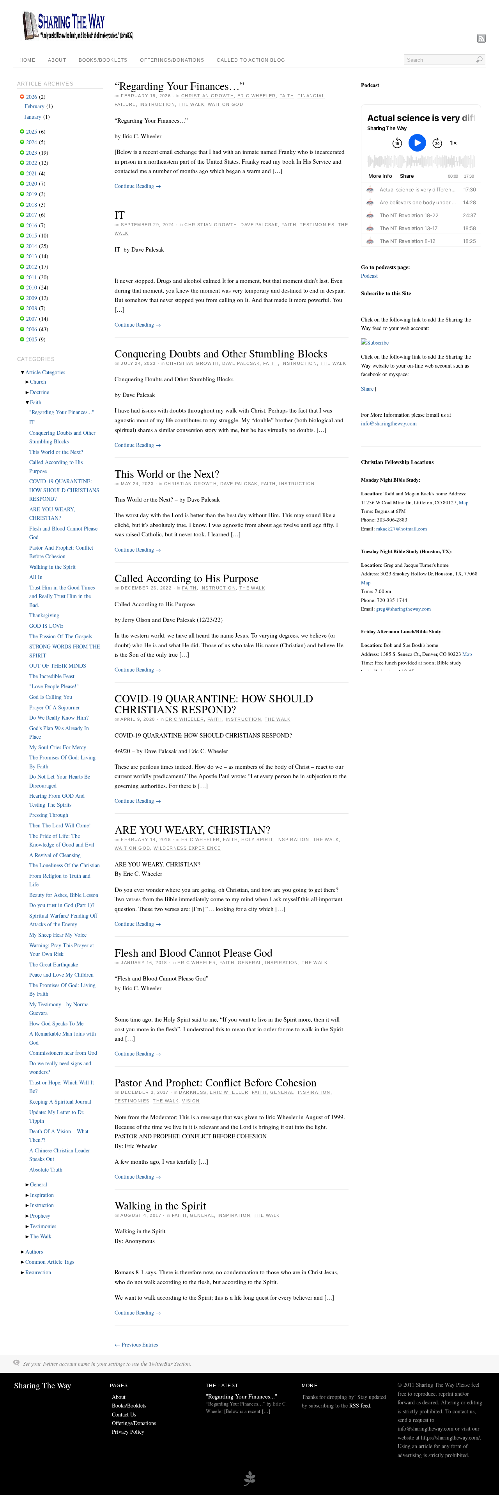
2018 (31, 204)
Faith (287, 95)
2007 (31, 318)
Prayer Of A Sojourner (54, 707)
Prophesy (40, 1215)
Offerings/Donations (172, 60)
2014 (31, 246)
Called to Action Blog (251, 60)
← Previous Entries (136, 1344)
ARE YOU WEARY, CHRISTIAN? (192, 829)
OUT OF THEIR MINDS (57, 665)
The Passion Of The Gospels (60, 636)
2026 (31, 96)
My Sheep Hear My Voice (58, 934)
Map (464, 502)
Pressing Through (48, 814)
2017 (31, 214)
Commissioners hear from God (63, 1052)
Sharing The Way (42, 1385)
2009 (31, 298)
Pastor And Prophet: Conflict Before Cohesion (216, 1082)
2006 (31, 329)
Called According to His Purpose (186, 577)
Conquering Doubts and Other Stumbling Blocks (221, 353)
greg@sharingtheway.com (403, 608)
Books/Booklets (103, 60)
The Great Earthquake (53, 964)
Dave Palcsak (259, 224)
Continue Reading (138, 185)
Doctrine (39, 392)
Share (367, 388)
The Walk (191, 104)
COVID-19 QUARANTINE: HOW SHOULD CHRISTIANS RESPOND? (214, 703)
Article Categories (45, 372)
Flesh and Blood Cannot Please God (194, 952)
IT (120, 214)
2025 (31, 131)
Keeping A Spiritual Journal (60, 1101)
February (34, 106)
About (57, 60)
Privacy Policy (128, 1431)
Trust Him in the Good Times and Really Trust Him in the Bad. (62, 596)
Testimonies (317, 224)
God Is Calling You (50, 696)
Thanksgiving (44, 615)
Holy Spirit (257, 839)
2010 (31, 287)
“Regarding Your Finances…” (179, 85)
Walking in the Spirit (160, 1205)
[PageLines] (249, 1485)
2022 (31, 162)
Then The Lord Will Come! (60, 825)
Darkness (192, 1092)
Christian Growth (207, 95)
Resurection (38, 1272)
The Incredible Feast (51, 676)
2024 (31, 142)
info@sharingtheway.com (389, 423)
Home (27, 60)
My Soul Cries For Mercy (57, 747)
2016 (31, 225)
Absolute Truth (45, 1169)
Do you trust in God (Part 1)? (61, 905)
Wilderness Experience (187, 848)
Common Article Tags (49, 1261)
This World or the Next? (167, 473)
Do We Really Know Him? (58, 717)
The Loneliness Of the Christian (64, 865)
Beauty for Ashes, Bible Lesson (63, 894)
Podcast (369, 275)
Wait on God (225, 104)
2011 (31, 277)
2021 (31, 173)
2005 (31, 339)
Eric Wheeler (256, 95)
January (33, 116)
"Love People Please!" (54, 686)
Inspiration (292, 839)
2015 (31, 235)
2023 (31, 152)
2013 (31, 256)
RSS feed (359, 1405)
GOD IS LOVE (46, 625)
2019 (31, 194)
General (250, 962)
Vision (191, 1100)
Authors (34, 1251)
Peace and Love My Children (61, 974)
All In (35, 576)
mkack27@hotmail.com (401, 528)
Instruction (157, 104)
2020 (31, 183)
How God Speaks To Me (56, 1023)
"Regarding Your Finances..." (61, 412)
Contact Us (124, 1414)
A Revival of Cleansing (55, 855)
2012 (31, 266)
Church (38, 381)
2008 (31, 308)
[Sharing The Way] (77, 39)
